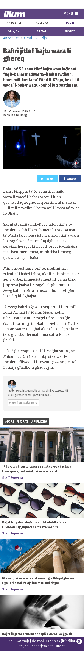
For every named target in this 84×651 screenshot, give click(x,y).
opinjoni (14, 31)
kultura (42, 23)
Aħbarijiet (11, 38)
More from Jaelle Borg (23, 402)
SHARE (71, 179)
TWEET (50, 179)
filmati (42, 31)
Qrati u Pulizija (35, 38)
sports (69, 31)
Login (70, 23)
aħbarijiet (14, 23)
